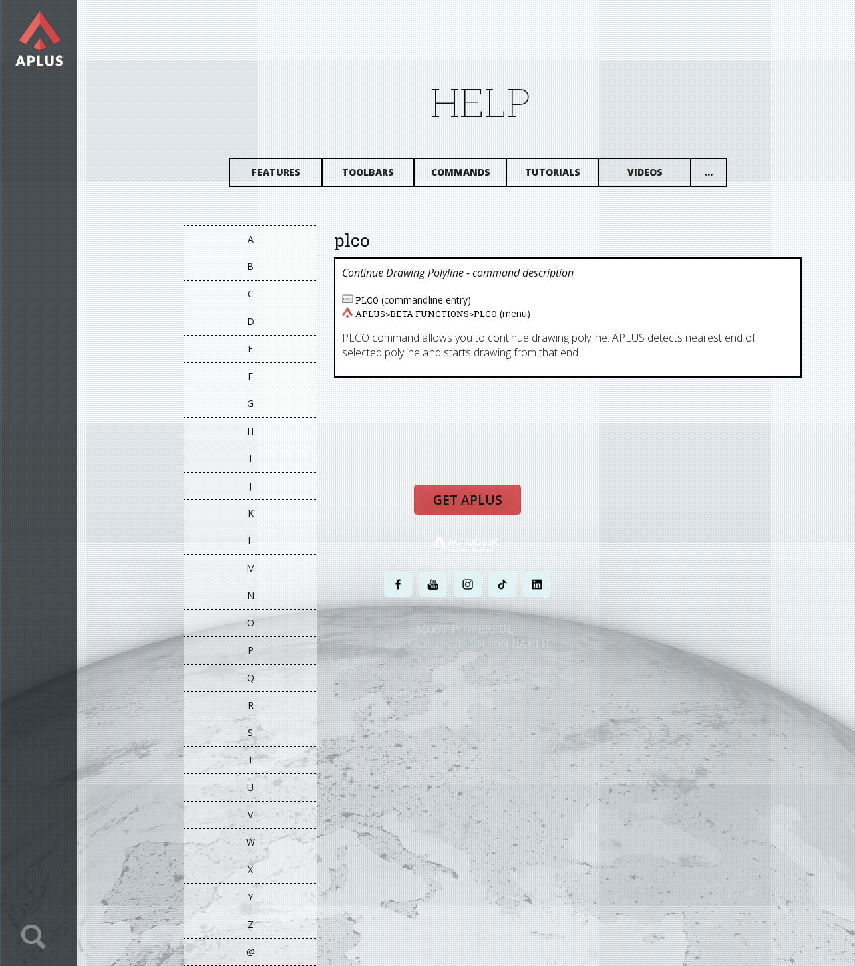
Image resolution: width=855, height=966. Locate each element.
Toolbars (368, 172)
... (709, 172)
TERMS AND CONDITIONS (516, 670)
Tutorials (552, 172)
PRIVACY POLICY (444, 670)
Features (276, 172)
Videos (645, 172)
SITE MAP (579, 670)
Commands (460, 172)
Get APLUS (467, 500)
